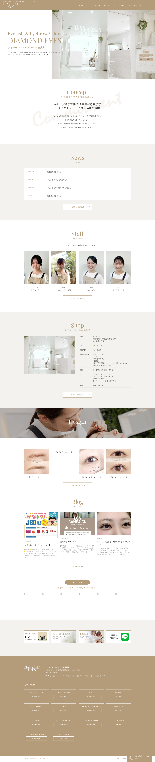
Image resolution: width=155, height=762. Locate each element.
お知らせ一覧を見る (81, 207)
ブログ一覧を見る (81, 567)
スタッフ (106, 5)
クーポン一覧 (60, 676)
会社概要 (33, 758)
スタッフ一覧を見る (81, 298)
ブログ (129, 5)
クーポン (89, 5)
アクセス (97, 5)
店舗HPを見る (36, 697)
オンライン (137, 5)
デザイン (115, 5)
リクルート (147, 5)
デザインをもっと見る (80, 485)
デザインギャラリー (84, 676)
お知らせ (80, 5)
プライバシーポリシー (41, 758)
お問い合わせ (27, 758)
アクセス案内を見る (81, 395)
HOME (47, 676)
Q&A (122, 5)
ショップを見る (63, 738)
